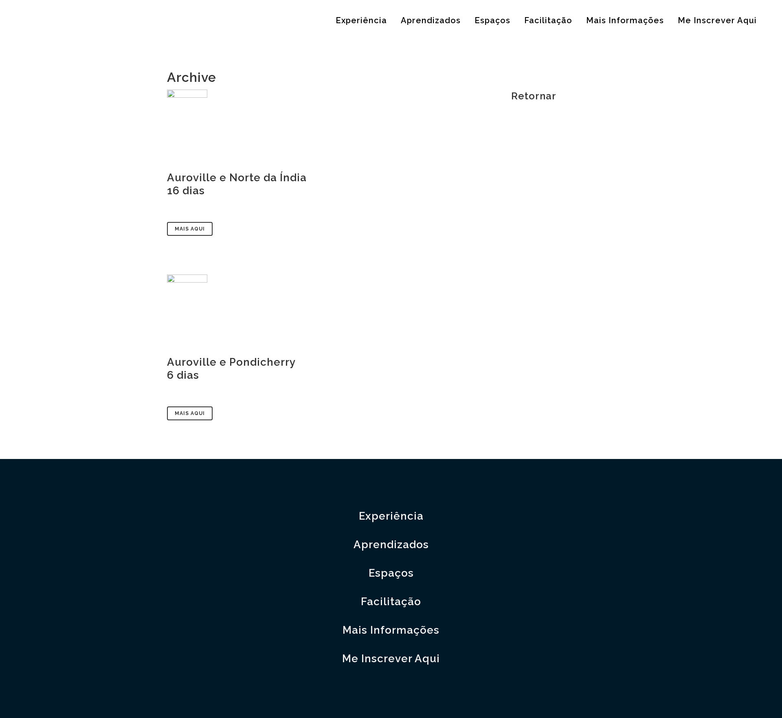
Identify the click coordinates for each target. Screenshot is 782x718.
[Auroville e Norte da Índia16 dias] (331, 126)
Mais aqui (190, 229)
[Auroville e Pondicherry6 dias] (331, 310)
